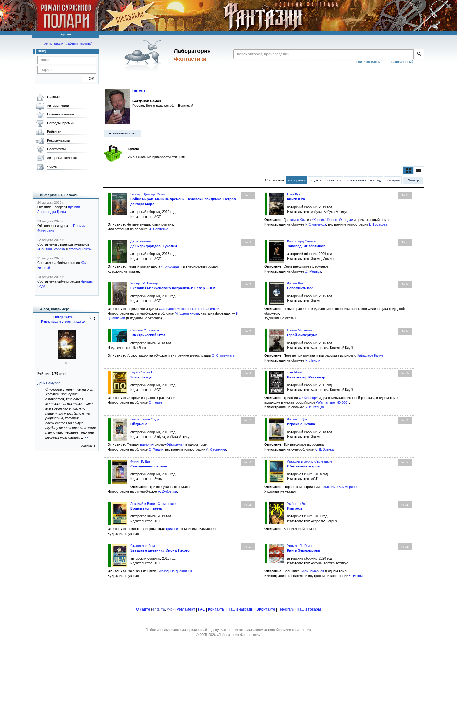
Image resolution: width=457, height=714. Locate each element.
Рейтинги (54, 132)
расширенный (402, 61)
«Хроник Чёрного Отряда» (332, 220)
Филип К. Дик (297, 419)
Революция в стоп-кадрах (63, 321)
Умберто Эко (297, 503)
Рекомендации (58, 140)
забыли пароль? (79, 43)
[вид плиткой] (408, 170)
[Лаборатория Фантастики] (144, 55)
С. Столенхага (223, 355)
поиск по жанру (368, 61)
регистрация (53, 43)
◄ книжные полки (122, 133)
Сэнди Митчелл (299, 330)
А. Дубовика (324, 449)
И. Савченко (158, 229)
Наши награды (241, 609)
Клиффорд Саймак (302, 241)
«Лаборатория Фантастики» (238, 634)
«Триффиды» (171, 266)
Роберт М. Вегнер (144, 283)
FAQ (201, 609)
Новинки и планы (60, 114)
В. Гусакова (378, 224)
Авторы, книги (58, 105)
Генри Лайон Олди (144, 419)
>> (86, 437)
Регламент (186, 609)
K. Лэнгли (312, 360)
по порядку (296, 180)
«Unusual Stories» (51, 249)
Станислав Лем (142, 545)
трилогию (173, 529)
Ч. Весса (356, 576)
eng (155, 609)
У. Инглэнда (314, 407)
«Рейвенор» (308, 398)
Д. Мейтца (313, 271)
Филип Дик (295, 283)
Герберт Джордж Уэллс (148, 194)
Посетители (56, 149)
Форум (52, 166)
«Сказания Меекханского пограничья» (189, 309)
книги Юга (298, 220)
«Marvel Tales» (80, 249)
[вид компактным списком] (418, 170)
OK (89, 78)
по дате (315, 180)
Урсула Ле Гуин (299, 545)
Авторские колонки (62, 158)
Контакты (216, 609)
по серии (393, 180)
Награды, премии (60, 123)
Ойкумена (174, 444)
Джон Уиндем (140, 241)
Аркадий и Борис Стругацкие (309, 461)
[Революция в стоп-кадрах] (67, 358)
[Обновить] (92, 321)
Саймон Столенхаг (145, 330)
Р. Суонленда (315, 224)
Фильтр (413, 180)
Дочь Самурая (48, 383)
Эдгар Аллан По (142, 372)
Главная (53, 97)
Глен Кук (293, 194)
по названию (356, 180)
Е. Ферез (155, 402)
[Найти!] (418, 54)
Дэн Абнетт (296, 372)
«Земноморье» (312, 571)
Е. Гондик (156, 449)
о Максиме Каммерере (339, 487)
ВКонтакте (265, 609)
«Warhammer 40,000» (332, 402)
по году (375, 180)
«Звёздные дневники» (174, 571)
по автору (333, 180)
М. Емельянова (187, 313)
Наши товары (309, 609)
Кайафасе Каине (370, 355)
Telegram (286, 609)
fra (163, 609)
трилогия (147, 444)
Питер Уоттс (63, 317)
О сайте (143, 609)
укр (170, 609)
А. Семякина (216, 449)
